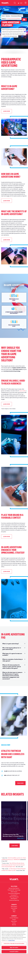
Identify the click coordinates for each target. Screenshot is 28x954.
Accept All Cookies (14, 951)
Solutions (8, 15)
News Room (14, 921)
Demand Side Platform (14, 888)
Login (21, 3)
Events (14, 923)
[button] (14, 643)
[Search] (15, 2)
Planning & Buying (14, 896)
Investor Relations (14, 917)
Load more (15, 845)
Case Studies (14, 908)
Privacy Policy (11, 940)
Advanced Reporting (14, 900)
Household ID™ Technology (14, 890)
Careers (14, 919)
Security (14, 924)
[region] (14, 940)
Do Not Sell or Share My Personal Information (14, 943)
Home (3, 15)
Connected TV (14, 895)
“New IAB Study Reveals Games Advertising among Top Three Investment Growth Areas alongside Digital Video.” (13, 864)
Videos (14, 910)
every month (22, 390)
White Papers (14, 906)
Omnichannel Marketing (14, 893)
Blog (14, 911)
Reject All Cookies (14, 947)
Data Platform (14, 898)
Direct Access (14, 891)
